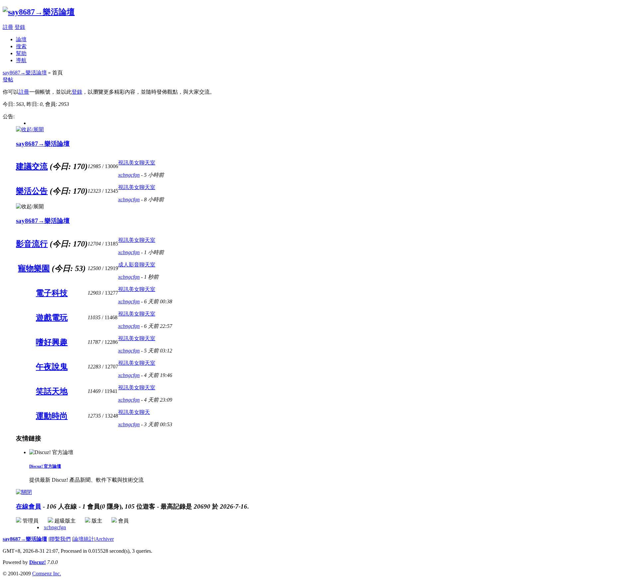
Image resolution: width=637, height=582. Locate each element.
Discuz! (37, 562)
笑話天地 (52, 391)
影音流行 (32, 244)
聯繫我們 (60, 539)
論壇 (21, 39)
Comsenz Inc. (46, 573)
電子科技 (52, 293)
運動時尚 (52, 416)
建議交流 (32, 166)
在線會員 (28, 506)
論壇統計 (83, 539)
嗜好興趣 (52, 342)
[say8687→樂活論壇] (39, 12)
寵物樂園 (34, 268)
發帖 (8, 79)
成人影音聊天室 (136, 264)
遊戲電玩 (52, 317)
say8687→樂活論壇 (25, 72)
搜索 (21, 46)
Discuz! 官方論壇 (45, 466)
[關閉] (24, 492)
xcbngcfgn (129, 175)
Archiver (104, 539)
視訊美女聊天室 (136, 162)
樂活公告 (32, 191)
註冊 (8, 27)
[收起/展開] (30, 129)
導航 (21, 60)
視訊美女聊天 (134, 412)
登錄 (20, 27)
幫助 (21, 53)
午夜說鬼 (52, 366)
